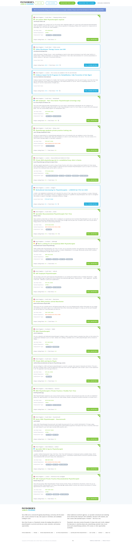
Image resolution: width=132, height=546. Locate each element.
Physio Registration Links (46, 532)
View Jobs (39, 3)
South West (48, 17)
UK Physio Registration (62, 532)
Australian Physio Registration (78, 532)
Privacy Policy (106, 540)
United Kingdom (39, 17)
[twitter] (73, 540)
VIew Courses (51, 3)
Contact (100, 532)
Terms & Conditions (95, 540)
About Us (107, 532)
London (47, 72)
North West (48, 299)
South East (48, 98)
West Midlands (49, 388)
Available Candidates (103, 3)
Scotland (47, 241)
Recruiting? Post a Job (67, 3)
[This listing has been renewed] (60, 65)
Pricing (35, 532)
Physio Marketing (26, 532)
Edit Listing (92, 532)
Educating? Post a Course (86, 3)
